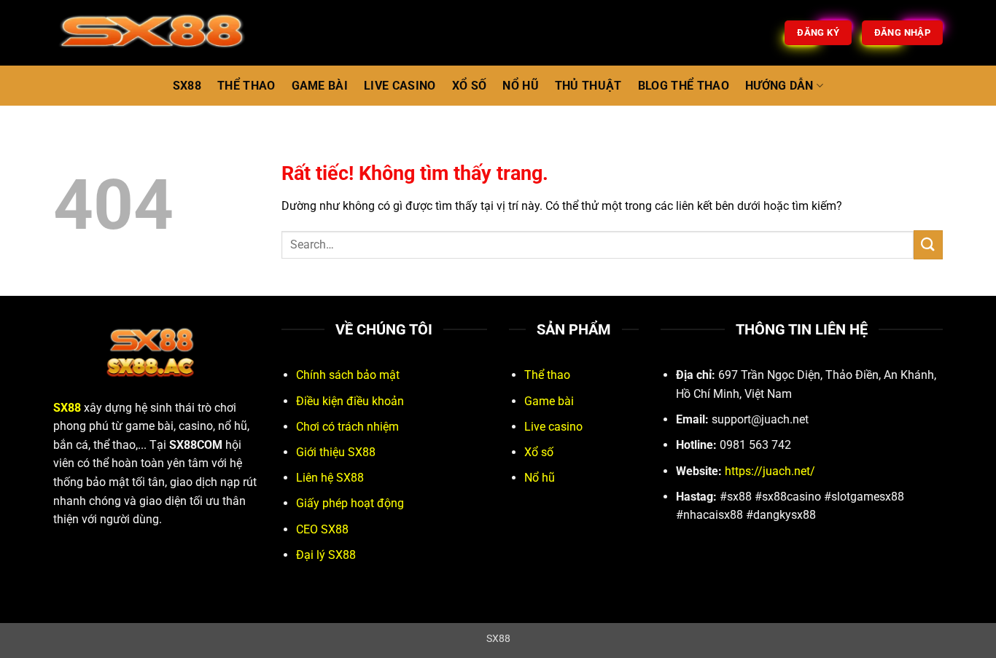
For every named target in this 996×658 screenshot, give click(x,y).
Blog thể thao (683, 86)
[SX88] (178, 33)
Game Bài (320, 86)
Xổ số (538, 452)
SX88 (187, 86)
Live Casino (400, 86)
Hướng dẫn (779, 86)
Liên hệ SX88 (330, 478)
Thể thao (547, 375)
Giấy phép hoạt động (350, 503)
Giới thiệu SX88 (336, 452)
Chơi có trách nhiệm (347, 427)
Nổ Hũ (520, 86)
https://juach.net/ (770, 471)
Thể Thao (246, 86)
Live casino (553, 427)
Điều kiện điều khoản (350, 401)
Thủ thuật (588, 86)
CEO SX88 (322, 529)
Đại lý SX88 (326, 555)
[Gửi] (928, 244)
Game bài (549, 401)
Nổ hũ (539, 478)
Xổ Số (469, 86)
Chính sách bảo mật (348, 375)
